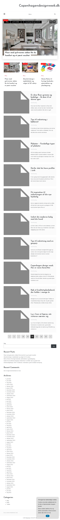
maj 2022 (9, 470)
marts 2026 (10, 384)
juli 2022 (9, 466)
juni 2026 (9, 380)
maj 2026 (9, 382)
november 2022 (11, 459)
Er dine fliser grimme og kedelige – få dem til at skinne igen (41, 97)
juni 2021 (9, 490)
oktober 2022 (10, 461)
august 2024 (10, 420)
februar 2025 (10, 408)
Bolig (8, 502)
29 (27, 336)
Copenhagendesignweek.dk (39, 5)
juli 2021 (9, 488)
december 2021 (11, 479)
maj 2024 (9, 425)
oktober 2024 (10, 416)
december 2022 (11, 457)
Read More (51, 54)
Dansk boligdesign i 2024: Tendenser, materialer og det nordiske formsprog (23, 362)
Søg (5, 343)
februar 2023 (10, 453)
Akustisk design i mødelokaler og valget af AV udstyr (30, 81)
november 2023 (11, 436)
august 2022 (10, 464)
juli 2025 (9, 399)
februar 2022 (10, 475)
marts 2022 (10, 474)
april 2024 (9, 427)
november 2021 (11, 481)
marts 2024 (10, 429)
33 (46, 336)
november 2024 (11, 414)
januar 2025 (10, 410)
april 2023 (9, 449)
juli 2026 (9, 379)
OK (47, 515)
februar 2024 (10, 431)
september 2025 (11, 395)
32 (41, 336)
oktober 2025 (10, 393)
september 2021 (11, 485)
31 (36, 336)
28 (23, 336)
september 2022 (11, 462)
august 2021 (10, 487)
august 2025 (10, 397)
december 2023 (11, 434)
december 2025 (11, 390)
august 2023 (10, 442)
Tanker (8, 504)
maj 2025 (9, 403)
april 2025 (9, 405)
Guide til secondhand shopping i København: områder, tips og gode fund (22, 360)
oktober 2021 (10, 483)
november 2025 (11, 392)
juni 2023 (9, 446)
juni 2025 (9, 401)
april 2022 (9, 472)
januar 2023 (10, 455)
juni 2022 (9, 468)
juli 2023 (9, 444)
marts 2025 (10, 406)
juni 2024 (9, 423)
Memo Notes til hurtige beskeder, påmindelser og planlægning (19, 359)
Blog (7, 22)
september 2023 (11, 440)
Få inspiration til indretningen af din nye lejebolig (41, 194)
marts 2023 (10, 451)
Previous (50, 21)
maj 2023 (9, 447)
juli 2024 (9, 421)
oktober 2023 (10, 438)
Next (54, 21)
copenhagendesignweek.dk (32, 22)
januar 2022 (10, 477)
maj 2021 (9, 492)
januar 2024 (10, 433)
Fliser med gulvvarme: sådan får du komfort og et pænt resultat (20, 54)
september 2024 (11, 418)
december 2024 (11, 412)
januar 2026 (10, 388)
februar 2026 (10, 386)
